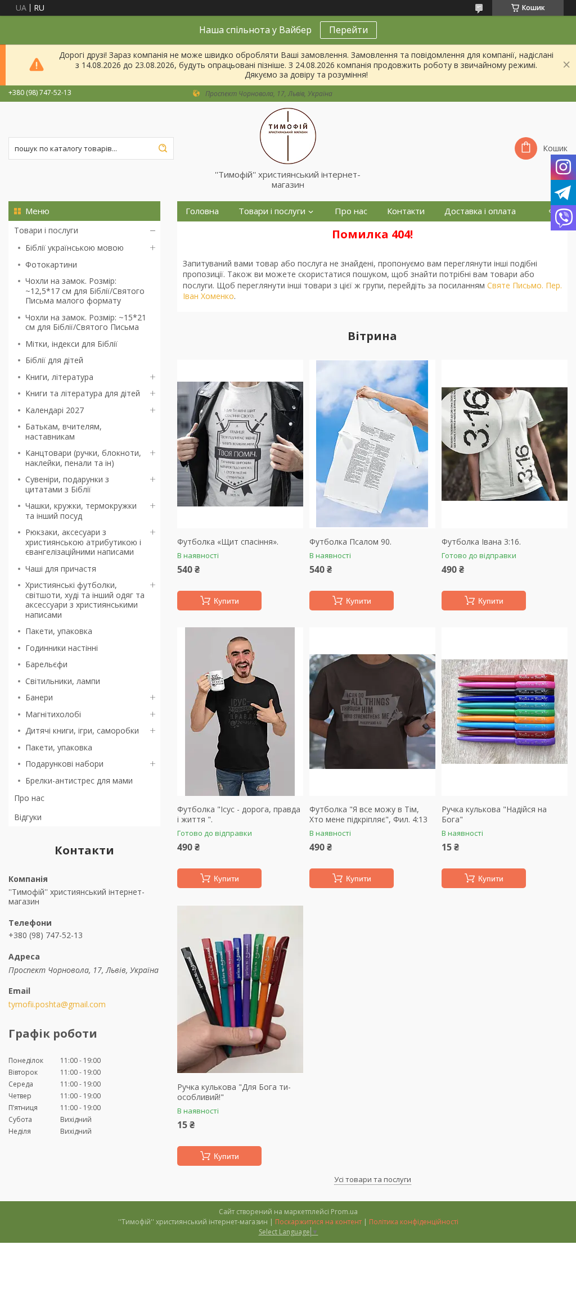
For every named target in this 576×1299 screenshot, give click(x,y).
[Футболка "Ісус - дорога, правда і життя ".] (240, 711)
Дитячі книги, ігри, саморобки (82, 730)
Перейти (348, 30)
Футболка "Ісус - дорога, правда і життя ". (238, 814)
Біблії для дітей (54, 360)
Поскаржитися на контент (318, 1221)
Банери (39, 697)
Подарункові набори (64, 763)
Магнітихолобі (53, 714)
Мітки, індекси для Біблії (71, 343)
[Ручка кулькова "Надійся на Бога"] (505, 711)
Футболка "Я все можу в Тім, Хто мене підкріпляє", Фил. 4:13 (368, 814)
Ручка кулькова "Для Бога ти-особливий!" (234, 1092)
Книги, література (59, 377)
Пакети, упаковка (58, 631)
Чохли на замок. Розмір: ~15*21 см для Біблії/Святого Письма (85, 322)
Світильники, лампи (62, 681)
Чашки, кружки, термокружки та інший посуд (81, 510)
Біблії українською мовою (74, 247)
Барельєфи (46, 664)
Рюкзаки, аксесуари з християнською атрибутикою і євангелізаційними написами (83, 542)
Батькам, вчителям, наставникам (63, 431)
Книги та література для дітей (82, 393)
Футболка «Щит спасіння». (227, 542)
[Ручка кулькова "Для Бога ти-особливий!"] (240, 989)
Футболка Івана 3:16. (481, 542)
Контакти (406, 211)
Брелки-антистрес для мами (79, 780)
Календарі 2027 (54, 410)
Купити (226, 600)
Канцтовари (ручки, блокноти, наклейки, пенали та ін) (83, 457)
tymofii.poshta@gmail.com (57, 1004)
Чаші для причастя (60, 568)
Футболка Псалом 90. (350, 542)
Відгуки (28, 817)
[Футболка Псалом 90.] (372, 444)
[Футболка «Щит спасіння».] (240, 444)
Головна (202, 211)
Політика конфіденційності (413, 1221)
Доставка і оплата (480, 211)
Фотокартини (51, 264)
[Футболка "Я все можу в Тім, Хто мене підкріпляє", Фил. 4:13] (372, 711)
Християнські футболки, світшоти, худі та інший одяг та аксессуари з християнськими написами (85, 600)
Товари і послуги (46, 230)
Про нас (29, 798)
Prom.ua (344, 1211)
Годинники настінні (61, 647)
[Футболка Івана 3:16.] (505, 444)
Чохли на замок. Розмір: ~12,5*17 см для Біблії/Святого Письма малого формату (85, 290)
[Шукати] (162, 148)
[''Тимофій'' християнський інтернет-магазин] (288, 135)
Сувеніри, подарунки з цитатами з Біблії (67, 484)
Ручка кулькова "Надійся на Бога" (494, 814)
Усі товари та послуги (372, 1179)
